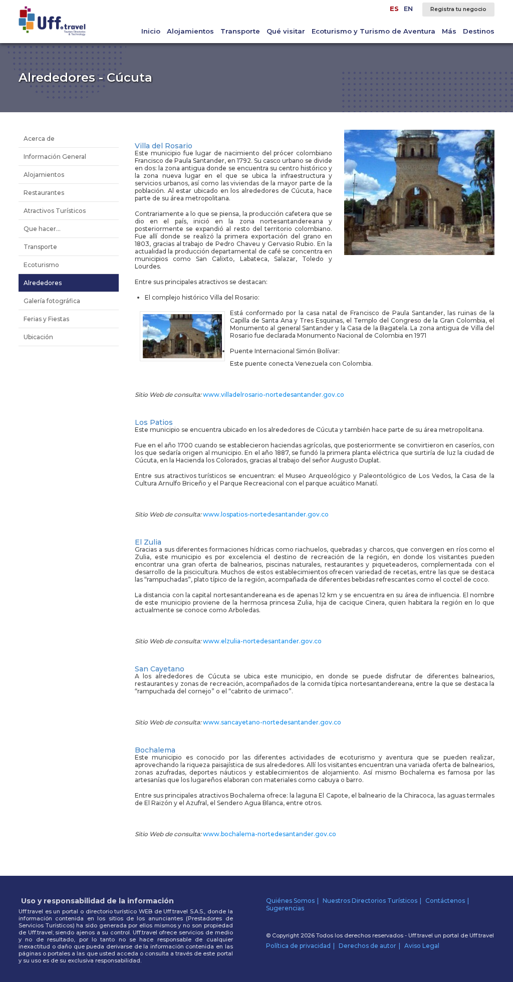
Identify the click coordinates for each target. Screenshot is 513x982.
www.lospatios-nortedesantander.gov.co (266, 514)
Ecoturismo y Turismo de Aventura (373, 31)
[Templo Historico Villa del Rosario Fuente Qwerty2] (419, 253)
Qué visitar (286, 31)
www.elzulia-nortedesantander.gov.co (262, 641)
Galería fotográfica (52, 301)
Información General (55, 156)
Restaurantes (44, 192)
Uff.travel (481, 935)
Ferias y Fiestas (46, 319)
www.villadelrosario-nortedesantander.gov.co (273, 394)
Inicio (150, 31)
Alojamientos (190, 31)
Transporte (240, 31)
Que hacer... (42, 228)
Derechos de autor (367, 945)
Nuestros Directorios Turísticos (370, 900)
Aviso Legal (421, 945)
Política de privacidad (298, 945)
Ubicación (38, 337)
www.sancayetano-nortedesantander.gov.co (272, 722)
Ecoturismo (41, 265)
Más (449, 31)
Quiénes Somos (290, 900)
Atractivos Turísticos (55, 210)
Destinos (478, 31)
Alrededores (43, 283)
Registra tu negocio (458, 9)
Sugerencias (285, 908)
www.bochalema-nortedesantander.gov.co (269, 834)
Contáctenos (445, 900)
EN (408, 9)
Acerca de (39, 138)
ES (394, 9)
